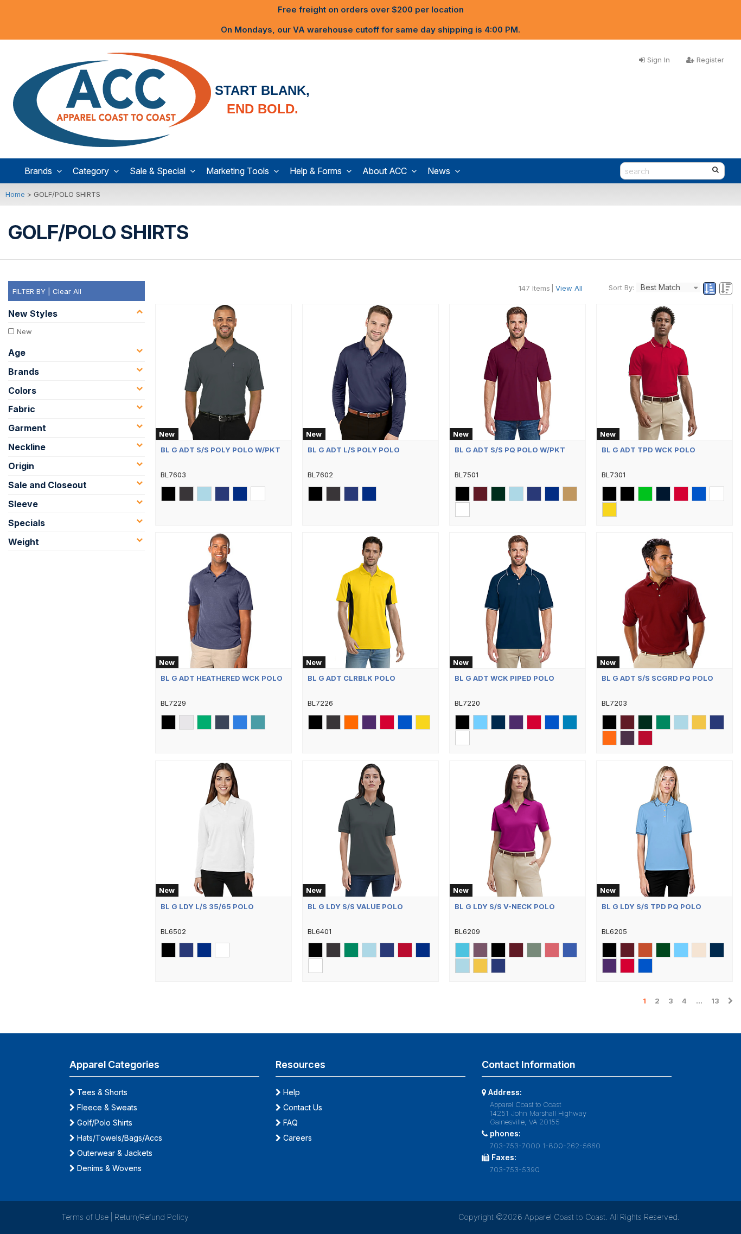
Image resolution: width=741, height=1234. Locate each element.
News (438, 170)
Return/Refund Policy (151, 1217)
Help (290, 1092)
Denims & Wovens (108, 1168)
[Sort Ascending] (710, 289)
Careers (296, 1137)
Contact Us (301, 1107)
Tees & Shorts (101, 1092)
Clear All (67, 291)
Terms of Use (84, 1217)
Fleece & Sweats (106, 1107)
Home (15, 194)
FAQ (289, 1122)
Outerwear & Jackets (113, 1153)
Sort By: (621, 287)
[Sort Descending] (726, 289)
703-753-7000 (515, 1145)
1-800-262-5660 (571, 1145)
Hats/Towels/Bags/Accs (118, 1137)
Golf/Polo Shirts (103, 1122)
